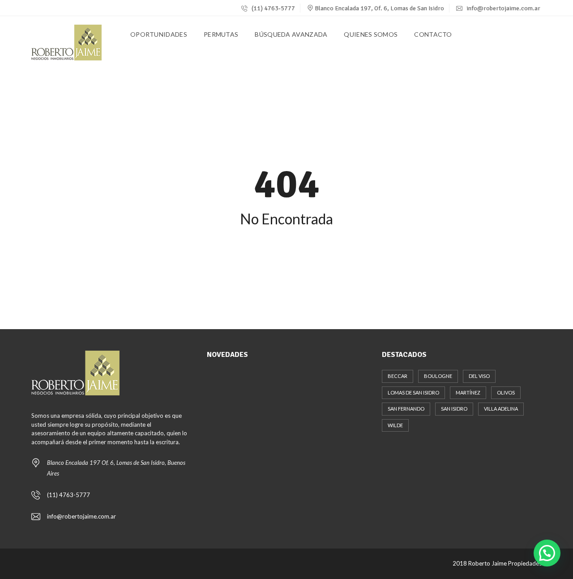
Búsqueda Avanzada (291, 34)
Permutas (221, 34)
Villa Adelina (501, 409)
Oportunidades (158, 34)
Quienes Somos (371, 34)
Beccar (397, 376)
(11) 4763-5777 (272, 8)
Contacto (433, 34)
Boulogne (438, 376)
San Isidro (454, 409)
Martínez (468, 392)
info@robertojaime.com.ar (503, 8)
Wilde (395, 425)
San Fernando (406, 409)
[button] (547, 553)
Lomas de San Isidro (413, 392)
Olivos (506, 392)
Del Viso (479, 376)
